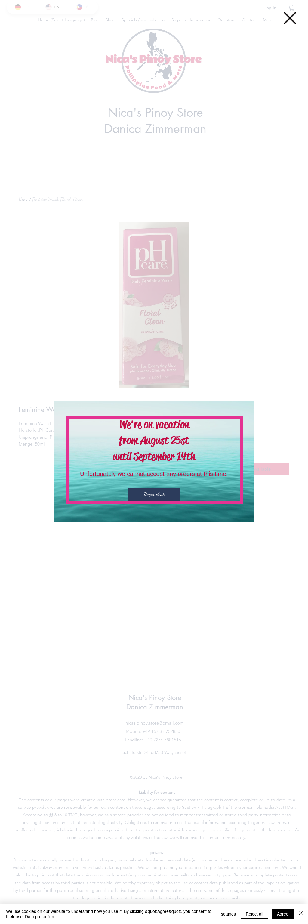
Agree (282, 914)
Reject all (254, 914)
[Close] (300, 913)
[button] (290, 18)
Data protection (39, 916)
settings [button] (228, 914)
